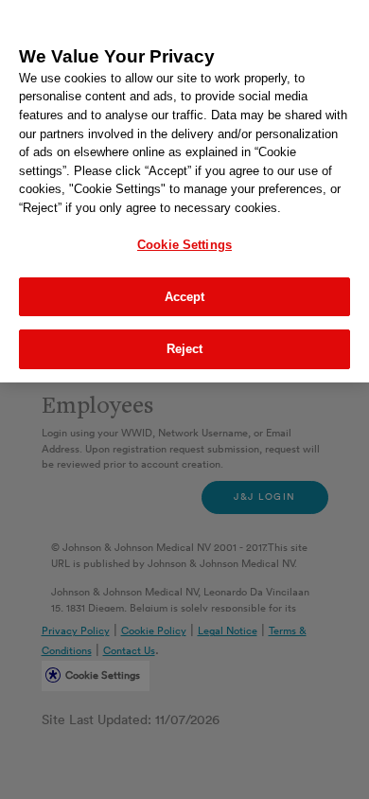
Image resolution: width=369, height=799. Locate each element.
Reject (185, 349)
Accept (185, 297)
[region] (184, 191)
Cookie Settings (184, 245)
